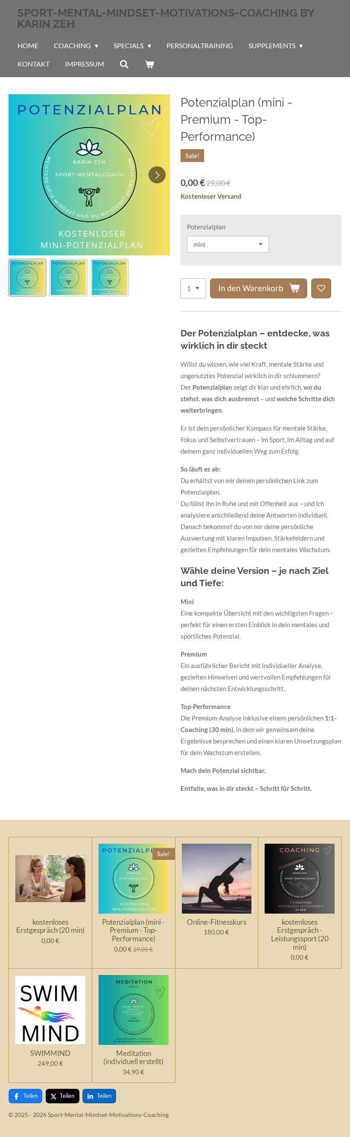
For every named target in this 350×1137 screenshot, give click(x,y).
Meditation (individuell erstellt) (133, 1057)
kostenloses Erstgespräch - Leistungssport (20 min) (300, 934)
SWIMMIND (50, 1053)
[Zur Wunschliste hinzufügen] (321, 288)
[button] (27, 277)
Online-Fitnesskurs (216, 922)
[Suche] (124, 64)
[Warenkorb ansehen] (149, 64)
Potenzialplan (206, 227)
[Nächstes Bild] (157, 174)
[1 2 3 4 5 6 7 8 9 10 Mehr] (193, 288)
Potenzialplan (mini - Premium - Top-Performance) (133, 930)
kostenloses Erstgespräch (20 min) (50, 926)
